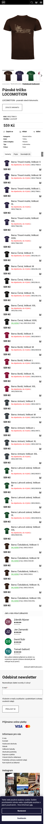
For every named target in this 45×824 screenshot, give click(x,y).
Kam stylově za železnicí (11, 763)
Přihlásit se (10, 709)
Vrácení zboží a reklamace (11, 757)
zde (31, 805)
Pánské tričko (27, 136)
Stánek (4, 746)
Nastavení (22, 811)
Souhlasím (21, 818)
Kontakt (5, 741)
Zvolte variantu (12, 107)
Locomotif (13, 119)
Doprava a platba (8, 754)
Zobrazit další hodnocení (33, 667)
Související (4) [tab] (25, 154)
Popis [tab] (16, 154)
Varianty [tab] (8, 154)
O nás (4, 738)
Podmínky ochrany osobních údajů (14, 760)
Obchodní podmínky (9, 752)
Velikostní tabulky (8, 749)
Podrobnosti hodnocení (31, 84)
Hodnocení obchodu (9, 744)
